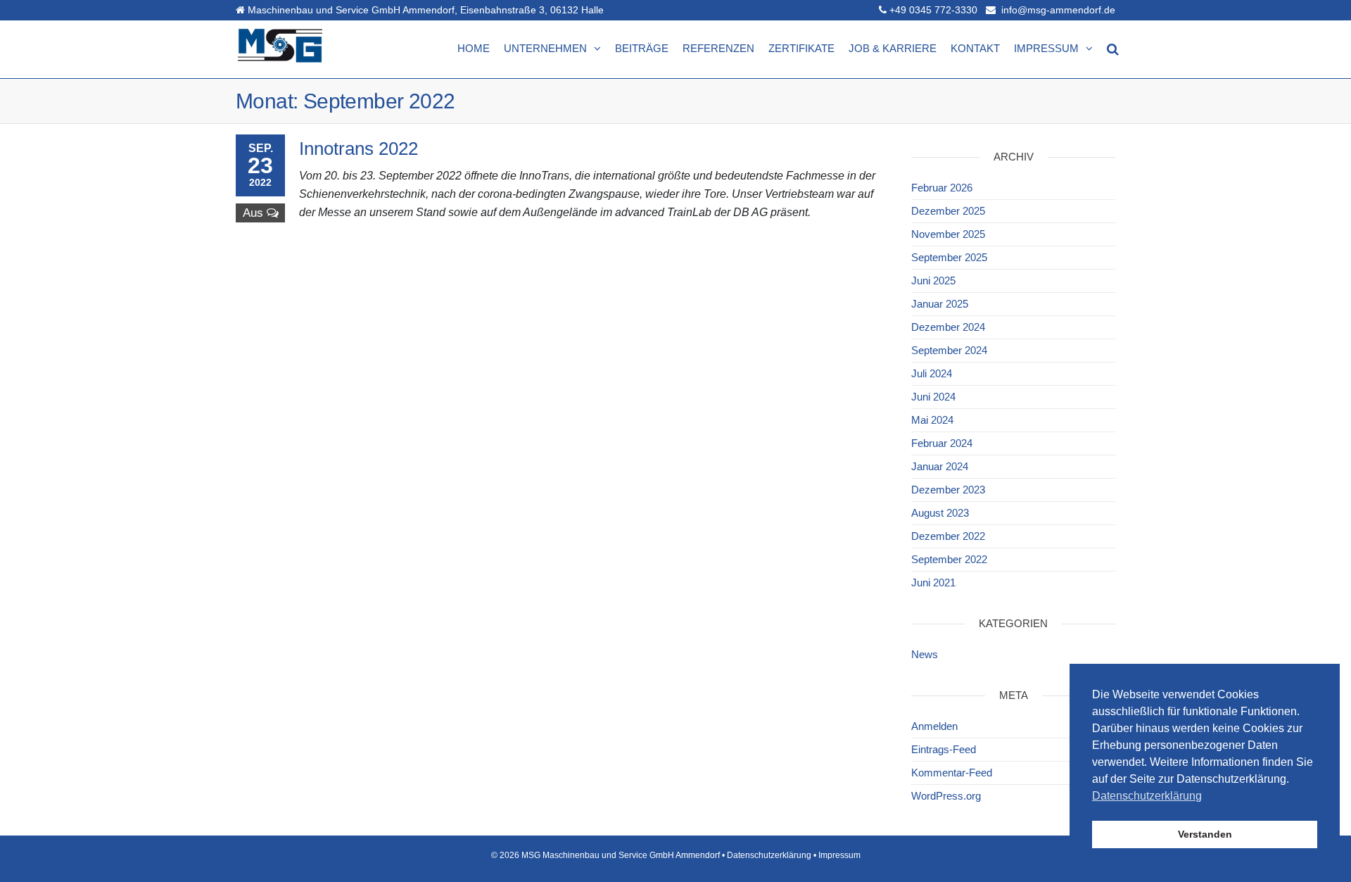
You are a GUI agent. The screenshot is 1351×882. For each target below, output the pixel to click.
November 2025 (948, 234)
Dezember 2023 (948, 490)
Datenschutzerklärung (769, 855)
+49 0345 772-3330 (933, 9)
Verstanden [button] (1205, 834)
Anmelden (934, 726)
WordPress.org (946, 796)
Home (473, 48)
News (924, 654)
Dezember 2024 (948, 327)
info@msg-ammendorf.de (1056, 9)
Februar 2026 (941, 188)
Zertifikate (801, 48)
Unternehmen (545, 48)
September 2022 (949, 559)
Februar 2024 (941, 443)
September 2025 (949, 257)
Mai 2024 (932, 420)
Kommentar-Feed (951, 773)
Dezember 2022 (948, 536)
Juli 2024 (931, 373)
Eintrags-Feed (943, 749)
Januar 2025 (939, 304)
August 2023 (940, 513)
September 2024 (949, 350)
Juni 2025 (933, 280)
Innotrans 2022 (358, 148)
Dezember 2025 (948, 211)
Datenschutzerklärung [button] (1147, 796)
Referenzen (718, 48)
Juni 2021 (933, 582)
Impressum (1046, 48)
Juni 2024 (933, 397)
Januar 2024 (939, 466)
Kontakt (975, 48)
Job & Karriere (893, 48)
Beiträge (641, 48)
